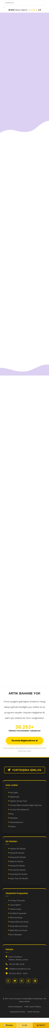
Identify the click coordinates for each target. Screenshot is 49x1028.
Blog (11, 814)
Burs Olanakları (16, 934)
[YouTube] (14, 980)
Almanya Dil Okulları (18, 857)
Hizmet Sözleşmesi (15, 1007)
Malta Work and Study (18, 930)
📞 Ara (24, 1025)
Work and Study (16, 917)
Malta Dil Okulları (16, 861)
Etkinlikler (14, 818)
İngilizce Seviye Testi (18, 801)
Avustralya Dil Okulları (18, 874)
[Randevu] (35, 980)
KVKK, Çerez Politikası (32, 1007)
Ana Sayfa (14, 792)
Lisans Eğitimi (15, 905)
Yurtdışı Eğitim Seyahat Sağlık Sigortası (26, 805)
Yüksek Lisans (15, 909)
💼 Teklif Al (41, 1025)
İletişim (13, 826)
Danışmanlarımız (16, 822)
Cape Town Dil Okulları (19, 878)
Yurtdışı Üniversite (17, 900)
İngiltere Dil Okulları (18, 849)
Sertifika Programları (18, 913)
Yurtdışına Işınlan (26, 770)
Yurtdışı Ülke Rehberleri (19, 809)
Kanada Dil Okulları (17, 866)
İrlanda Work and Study (19, 922)
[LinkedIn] (21, 980)
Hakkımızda (14, 797)
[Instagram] (8, 980)
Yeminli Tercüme (33, 1012)
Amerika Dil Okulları (18, 870)
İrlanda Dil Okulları (17, 853)
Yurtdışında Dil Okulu (17, 1012)
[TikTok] (28, 980)
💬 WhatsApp (8, 1025)
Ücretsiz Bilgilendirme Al (25, 740)
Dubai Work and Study (19, 926)
